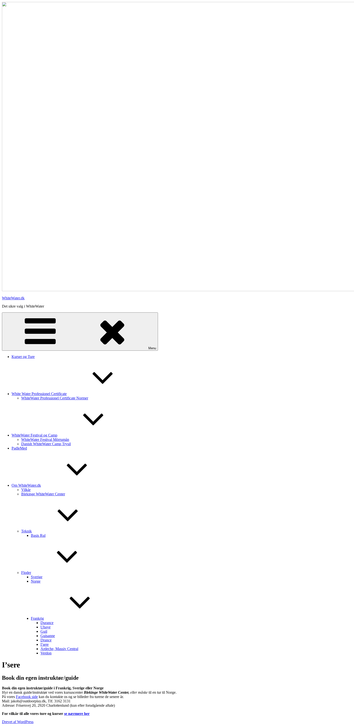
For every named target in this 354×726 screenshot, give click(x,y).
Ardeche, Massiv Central (59, 649)
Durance (46, 623)
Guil (43, 631)
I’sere (44, 644)
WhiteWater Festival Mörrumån (45, 439)
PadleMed (19, 448)
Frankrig (37, 618)
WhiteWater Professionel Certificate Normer (54, 398)
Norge (35, 581)
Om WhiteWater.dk (26, 485)
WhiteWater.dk (13, 298)
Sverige (36, 577)
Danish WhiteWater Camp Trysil (46, 444)
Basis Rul (38, 535)
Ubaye (45, 627)
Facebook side (27, 697)
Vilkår (26, 490)
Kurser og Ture (23, 357)
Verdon (46, 653)
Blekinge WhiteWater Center (43, 494)
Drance (46, 640)
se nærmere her (77, 714)
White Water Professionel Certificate (39, 394)
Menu (152, 348)
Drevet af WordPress (17, 722)
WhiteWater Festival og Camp (34, 435)
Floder (26, 573)
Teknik (26, 531)
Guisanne (47, 636)
